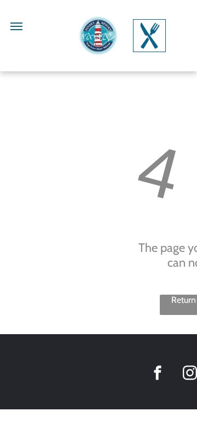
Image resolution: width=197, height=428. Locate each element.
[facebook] (158, 374)
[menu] (16, 26)
